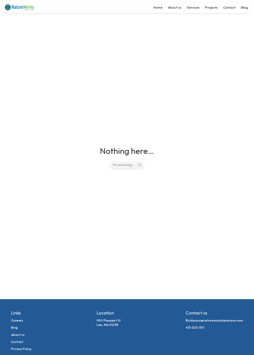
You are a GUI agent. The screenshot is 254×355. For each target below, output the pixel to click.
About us (174, 7)
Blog (244, 7)
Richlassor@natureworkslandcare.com (214, 320)
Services (193, 7)
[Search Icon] (127, 164)
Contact (229, 7)
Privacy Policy (21, 349)
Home (157, 7)
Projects (211, 7)
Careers (17, 320)
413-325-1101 (195, 327)
